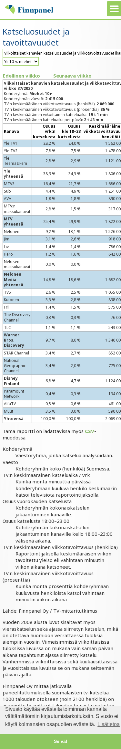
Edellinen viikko (21, 75)
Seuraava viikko (72, 75)
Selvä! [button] (60, 741)
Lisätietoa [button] (108, 724)
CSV (89, 431)
